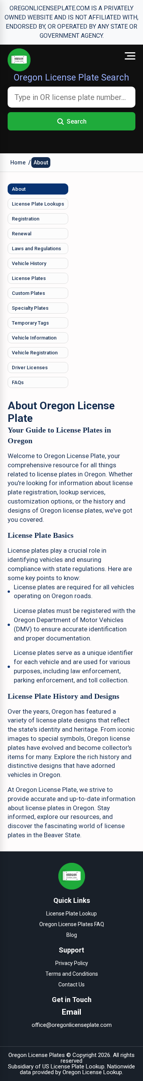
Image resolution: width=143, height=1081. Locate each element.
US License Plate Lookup (73, 1066)
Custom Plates (28, 293)
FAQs (18, 382)
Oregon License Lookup (92, 1072)
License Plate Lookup (71, 913)
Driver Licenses (30, 367)
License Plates (29, 278)
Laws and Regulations (36, 248)
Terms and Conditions (71, 974)
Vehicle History (29, 263)
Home (18, 162)
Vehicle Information (34, 338)
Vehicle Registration (35, 353)
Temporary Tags (30, 323)
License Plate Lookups (38, 204)
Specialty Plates (30, 308)
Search (77, 121)
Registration (25, 219)
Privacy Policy (71, 963)
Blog (71, 935)
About (41, 162)
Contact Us (71, 984)
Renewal (21, 233)
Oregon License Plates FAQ (71, 924)
